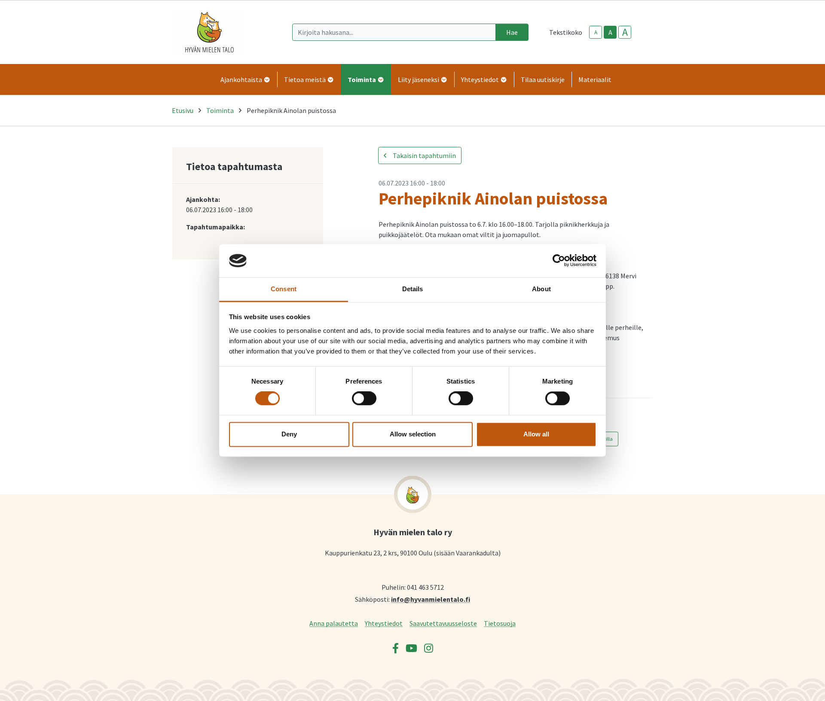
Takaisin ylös (794, 685)
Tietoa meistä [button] (305, 79)
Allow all (536, 434)
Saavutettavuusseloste (443, 623)
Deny (289, 434)
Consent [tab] (283, 289)
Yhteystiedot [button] (480, 79)
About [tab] (541, 289)
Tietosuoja (500, 623)
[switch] (364, 398)
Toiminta (220, 110)
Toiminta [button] (362, 79)
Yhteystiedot (384, 623)
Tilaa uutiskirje (543, 79)
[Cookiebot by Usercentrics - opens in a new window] (558, 260)
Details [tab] (412, 289)
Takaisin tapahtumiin (423, 155)
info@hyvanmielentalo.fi (430, 599)
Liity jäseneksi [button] (419, 79)
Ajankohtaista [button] (241, 79)
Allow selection (413, 434)
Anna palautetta (333, 623)
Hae (512, 32)
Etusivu (182, 110)
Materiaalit (594, 79)
